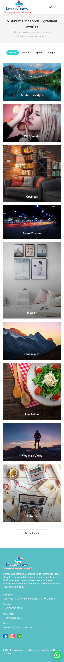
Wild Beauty (32, 136)
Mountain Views (32, 455)
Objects (38, 52)
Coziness (32, 196)
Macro (25, 52)
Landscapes (31, 354)
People (51, 52)
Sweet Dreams (32, 233)
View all (12, 52)
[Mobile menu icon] (58, 7)
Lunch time (32, 414)
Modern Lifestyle (32, 95)
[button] (57, 655)
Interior (32, 312)
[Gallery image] (32, 82)
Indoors (32, 516)
